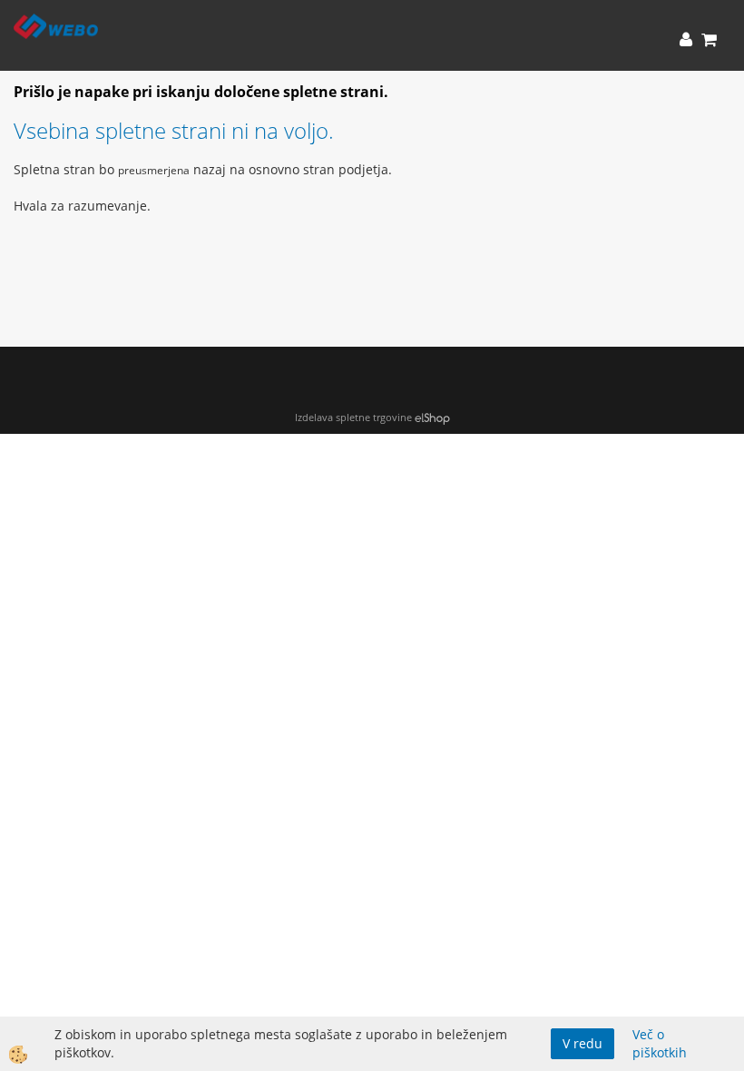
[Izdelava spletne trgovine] (432, 417)
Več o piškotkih (659, 1043)
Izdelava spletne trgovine (353, 417)
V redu (582, 1043)
